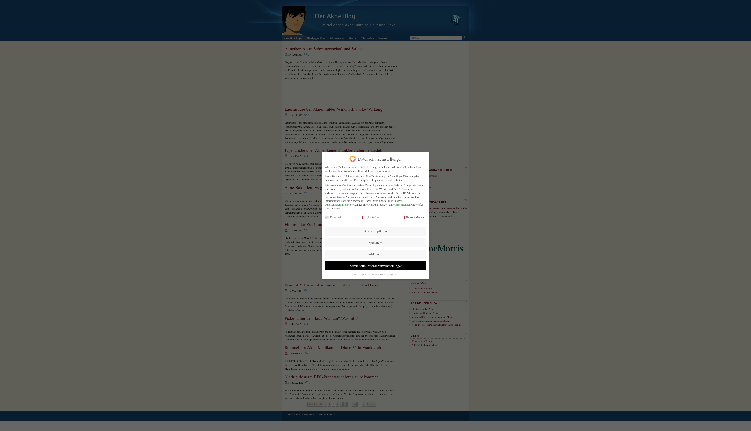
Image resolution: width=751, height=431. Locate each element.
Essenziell (335, 217)
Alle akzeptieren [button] (375, 231)
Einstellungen (403, 204)
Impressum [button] (393, 274)
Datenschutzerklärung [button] (377, 274)
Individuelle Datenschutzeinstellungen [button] (375, 265)
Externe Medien (415, 217)
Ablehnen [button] (375, 254)
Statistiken (373, 217)
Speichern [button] (375, 242)
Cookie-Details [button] (359, 274)
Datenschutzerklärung (337, 204)
